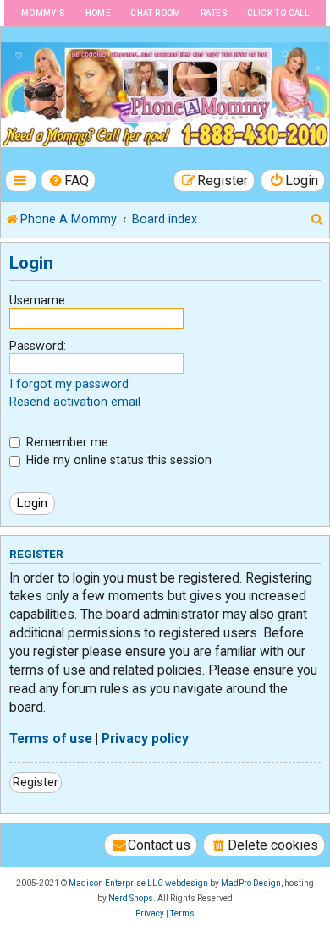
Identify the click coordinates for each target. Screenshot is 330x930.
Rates (214, 13)
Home (98, 13)
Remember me (65, 442)
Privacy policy (145, 739)
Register (35, 782)
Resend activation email (74, 401)
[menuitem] (68, 180)
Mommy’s (43, 13)
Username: (38, 300)
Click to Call (278, 13)
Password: (37, 346)
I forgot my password (69, 384)
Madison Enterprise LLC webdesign (138, 883)
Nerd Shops (130, 898)
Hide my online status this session (117, 460)
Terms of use (50, 739)
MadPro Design (251, 883)
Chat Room (155, 13)
